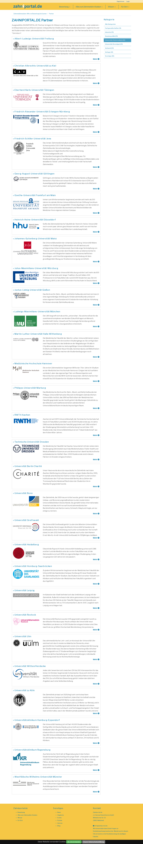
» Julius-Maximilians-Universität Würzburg (35, 268)
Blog (58, 826)
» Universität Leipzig (24, 590)
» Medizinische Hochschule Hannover (32, 363)
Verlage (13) (109, 52)
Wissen (111, 7)
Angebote (60, 815)
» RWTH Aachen (21, 414)
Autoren (59, 823)
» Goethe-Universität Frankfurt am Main (34, 195)
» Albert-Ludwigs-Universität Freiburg (33, 38)
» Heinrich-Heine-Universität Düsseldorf (34, 219)
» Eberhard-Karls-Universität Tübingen (33, 90)
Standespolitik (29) (111, 36)
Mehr (95, 59)
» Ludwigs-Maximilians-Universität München (36, 311)
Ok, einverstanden (74, 842)
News (59, 812)
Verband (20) (109, 48)
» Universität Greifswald (26, 520)
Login (128, 1)
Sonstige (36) (109, 56)
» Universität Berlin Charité (27, 466)
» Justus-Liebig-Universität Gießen (31, 290)
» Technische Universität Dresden (31, 441)
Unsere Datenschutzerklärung (93, 842)
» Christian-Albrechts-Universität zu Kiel (34, 65)
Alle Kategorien (110, 24)
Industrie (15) (109, 32)
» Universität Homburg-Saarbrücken (32, 566)
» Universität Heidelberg (26, 544)
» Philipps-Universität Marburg (29, 388)
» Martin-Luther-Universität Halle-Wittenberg (37, 334)
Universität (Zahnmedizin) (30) (115, 40)
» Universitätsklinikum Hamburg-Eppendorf (36, 720)
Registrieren (120, 1)
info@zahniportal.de (101, 826)
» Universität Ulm (22, 636)
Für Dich (124, 7)
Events (59, 817)
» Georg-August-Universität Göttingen (33, 173)
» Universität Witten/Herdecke (29, 666)
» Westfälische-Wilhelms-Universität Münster (37, 776)
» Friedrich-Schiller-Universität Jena (32, 138)
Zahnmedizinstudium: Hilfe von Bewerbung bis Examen (30, 13)
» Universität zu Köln (24, 690)
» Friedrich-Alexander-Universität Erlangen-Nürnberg (41, 111)
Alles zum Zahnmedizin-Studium (88, 7)
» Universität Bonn (23, 493)
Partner (51, 13)
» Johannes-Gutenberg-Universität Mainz (35, 238)
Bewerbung (64, 7)
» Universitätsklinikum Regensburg (32, 749)
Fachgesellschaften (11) (113, 28)
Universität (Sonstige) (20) (114, 44)
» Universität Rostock (24, 614)
